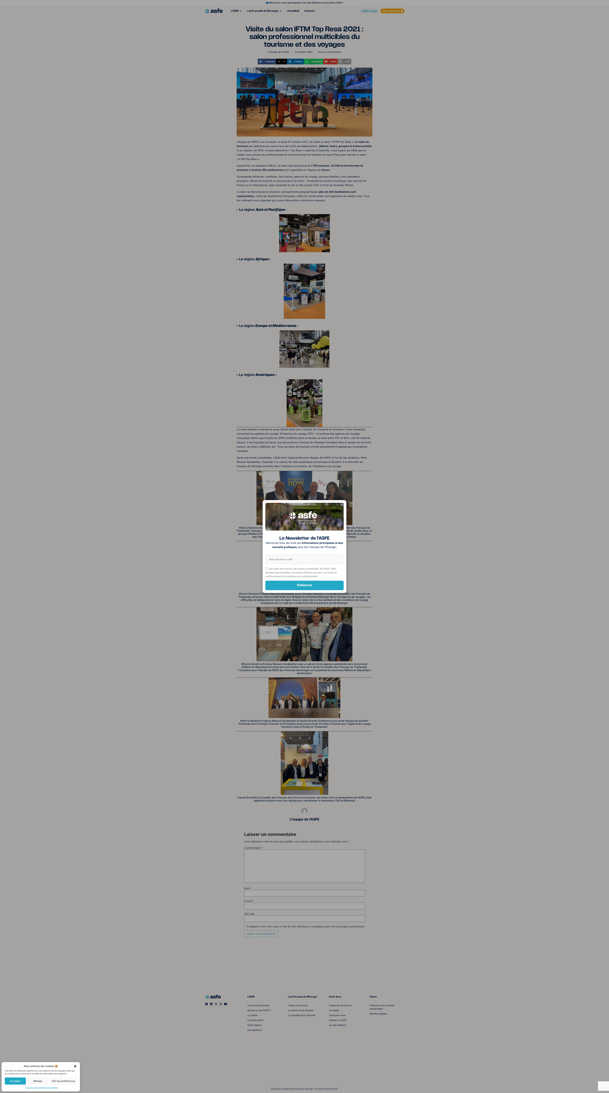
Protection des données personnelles (41, 1087)
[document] (304, 546)
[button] (75, 1066)
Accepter (15, 1081)
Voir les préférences (63, 1081)
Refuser (37, 1081)
